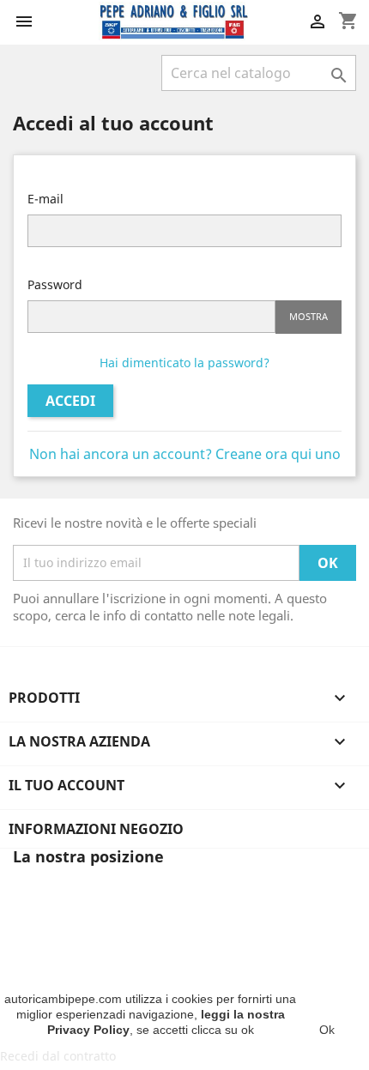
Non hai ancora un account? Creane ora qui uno (185, 453)
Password (54, 284)
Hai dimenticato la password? (184, 362)
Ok (327, 1030)
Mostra (308, 316)
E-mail (45, 198)
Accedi (70, 400)
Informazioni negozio (96, 828)
